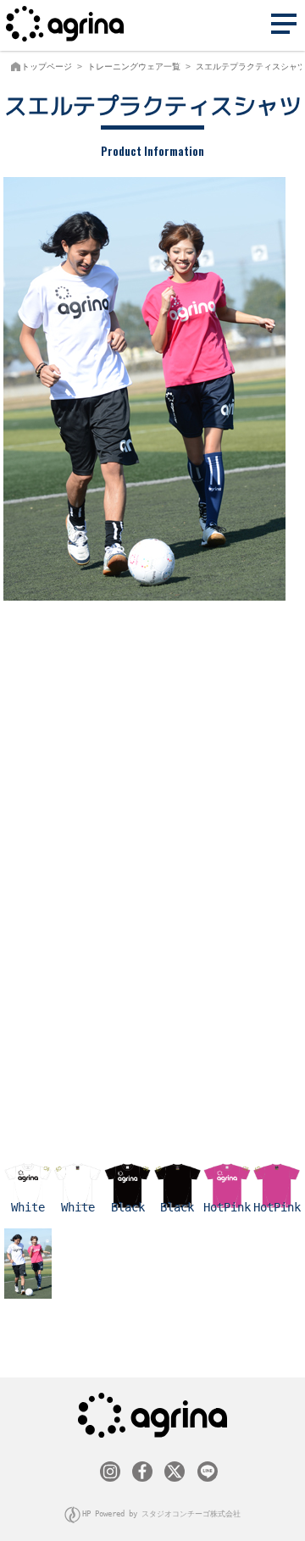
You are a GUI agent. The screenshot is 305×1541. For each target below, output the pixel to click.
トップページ (46, 66)
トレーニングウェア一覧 (133, 66)
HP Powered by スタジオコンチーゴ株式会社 (161, 1514)
